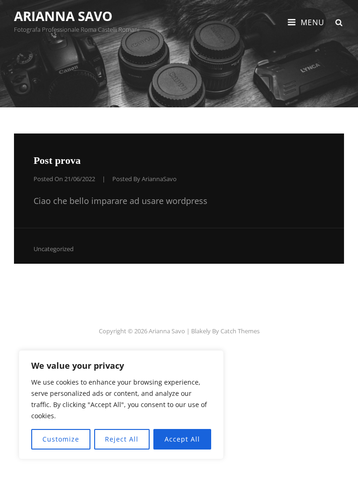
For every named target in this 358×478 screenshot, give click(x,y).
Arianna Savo (63, 16)
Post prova (57, 160)
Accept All (182, 439)
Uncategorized (54, 249)
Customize (60, 439)
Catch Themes (240, 331)
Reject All (121, 439)
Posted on (64, 179)
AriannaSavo (159, 179)
